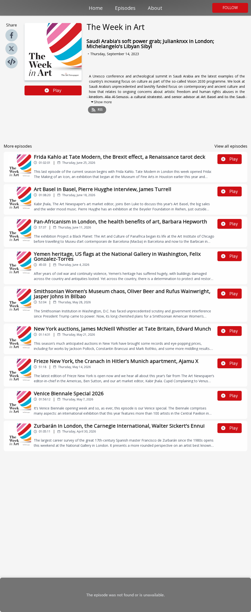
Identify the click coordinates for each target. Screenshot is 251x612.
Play (57, 90)
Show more (103, 102)
